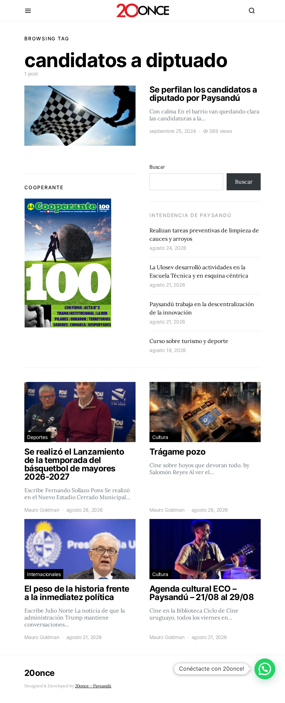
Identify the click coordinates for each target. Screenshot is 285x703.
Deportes (37, 437)
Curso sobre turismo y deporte (188, 340)
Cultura (160, 437)
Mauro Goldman (41, 510)
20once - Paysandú (93, 685)
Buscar (157, 167)
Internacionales (43, 574)
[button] (264, 668)
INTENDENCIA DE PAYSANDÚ (190, 215)
